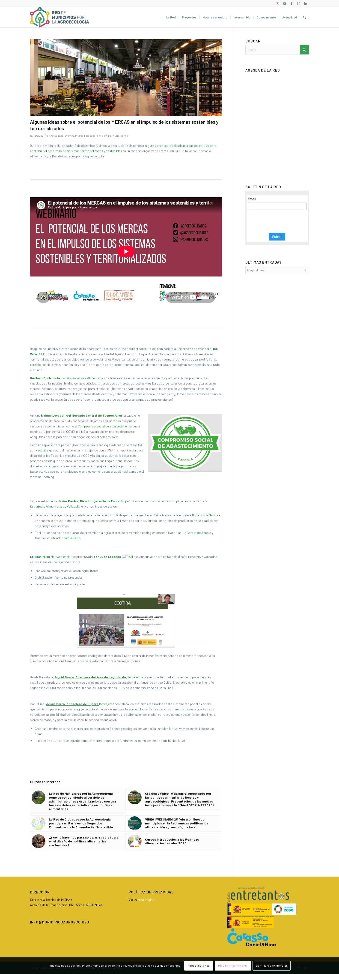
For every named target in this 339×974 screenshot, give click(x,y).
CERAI (127, 557)
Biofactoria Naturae (206, 515)
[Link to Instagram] (298, 3)
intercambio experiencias (90, 135)
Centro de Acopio (199, 533)
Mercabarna (135, 677)
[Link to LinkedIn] (305, 3)
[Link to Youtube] (284, 3)
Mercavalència (61, 557)
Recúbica (42, 450)
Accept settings (199, 965)
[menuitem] (171, 17)
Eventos (69, 135)
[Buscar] (304, 17)
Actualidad (57, 135)
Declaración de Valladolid (194, 349)
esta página (145, 900)
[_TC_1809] (126, 77)
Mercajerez (106, 704)
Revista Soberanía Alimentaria (82, 378)
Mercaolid (118, 501)
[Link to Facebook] (291, 3)
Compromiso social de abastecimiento (105, 426)
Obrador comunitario (65, 538)
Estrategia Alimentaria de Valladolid (55, 506)
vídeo (117, 421)
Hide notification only (232, 965)
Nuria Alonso (120, 135)
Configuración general (271, 965)
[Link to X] (277, 3)
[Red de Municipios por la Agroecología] (59, 17)
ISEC (42, 354)
